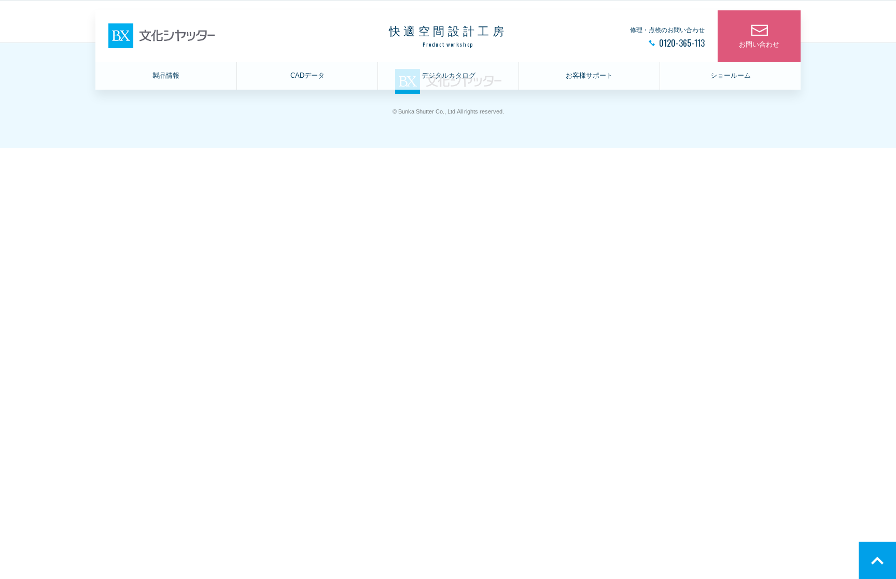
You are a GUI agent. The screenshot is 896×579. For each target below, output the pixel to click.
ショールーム (730, 75)
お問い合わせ (759, 44)
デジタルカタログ (448, 75)
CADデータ (307, 75)
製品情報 (165, 75)
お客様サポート (589, 75)
